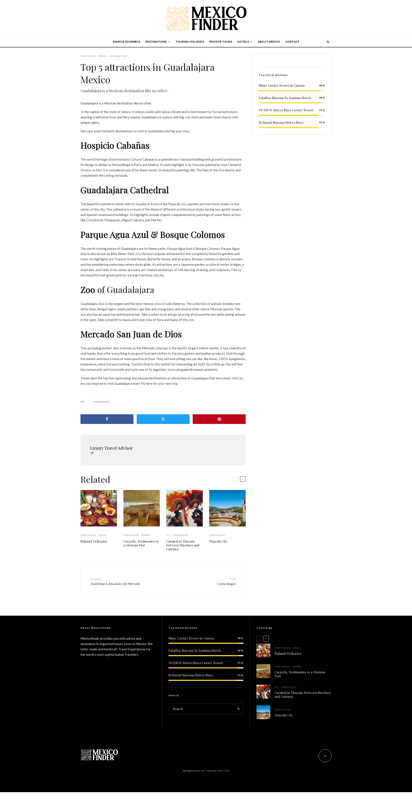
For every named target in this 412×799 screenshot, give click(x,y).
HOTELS (243, 41)
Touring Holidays (190, 41)
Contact (292, 41)
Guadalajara (102, 402)
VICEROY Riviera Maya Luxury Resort (286, 110)
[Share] (106, 419)
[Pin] (219, 419)
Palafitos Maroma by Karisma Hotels (285, 98)
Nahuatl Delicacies (93, 541)
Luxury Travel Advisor (111, 448)
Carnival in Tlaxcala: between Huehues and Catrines (182, 545)
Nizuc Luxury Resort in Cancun (281, 85)
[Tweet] (163, 419)
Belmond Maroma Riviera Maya (281, 122)
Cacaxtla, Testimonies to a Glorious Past (141, 543)
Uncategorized (118, 55)
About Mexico (269, 41)
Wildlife (145, 535)
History (102, 55)
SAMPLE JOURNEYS (126, 41)
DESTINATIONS (156, 41)
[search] (238, 709)
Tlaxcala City (218, 541)
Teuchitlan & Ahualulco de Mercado (115, 581)
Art (168, 535)
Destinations (88, 55)
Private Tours (220, 41)
